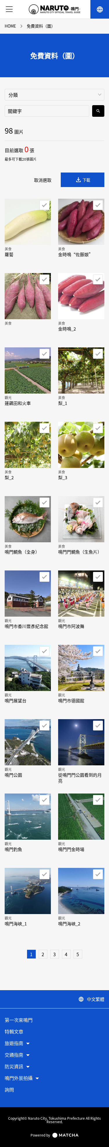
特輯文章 (14, 1032)
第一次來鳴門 (19, 1020)
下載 (82, 180)
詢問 (9, 1090)
